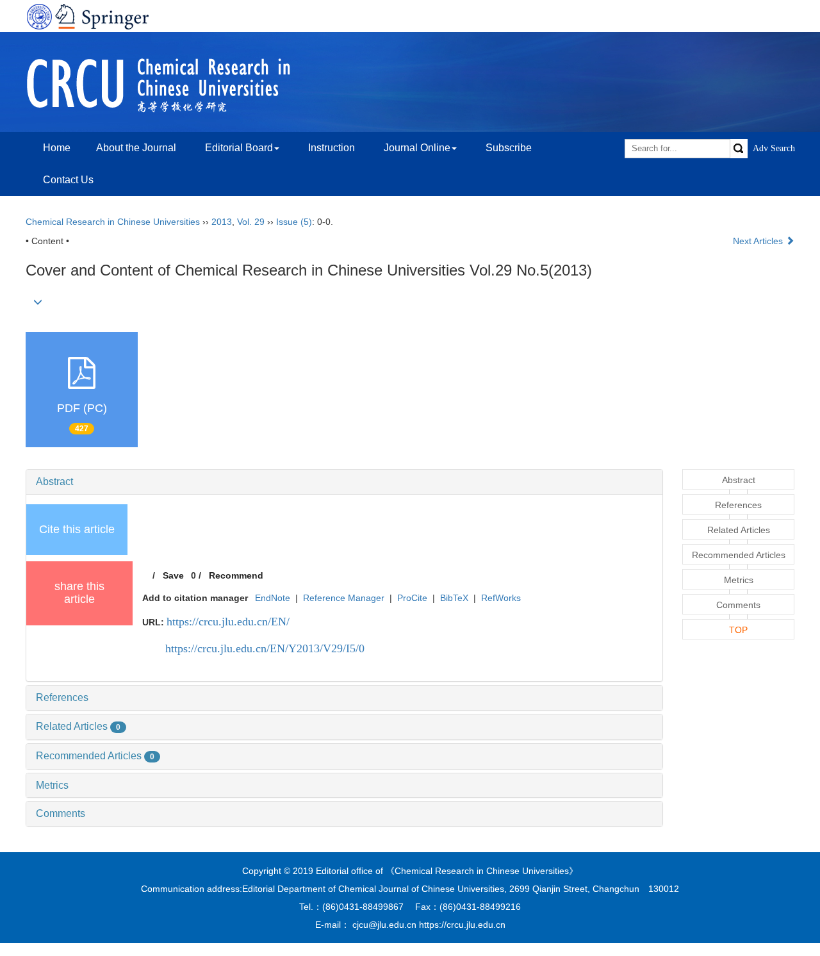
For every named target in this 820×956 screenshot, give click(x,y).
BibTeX (454, 598)
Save (173, 575)
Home (56, 147)
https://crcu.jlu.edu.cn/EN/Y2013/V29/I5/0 (265, 648)
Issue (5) (294, 222)
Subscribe (509, 147)
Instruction (331, 147)
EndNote (272, 598)
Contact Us (68, 179)
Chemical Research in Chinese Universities (113, 222)
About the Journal (136, 147)
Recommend (236, 575)
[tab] (344, 482)
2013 (221, 222)
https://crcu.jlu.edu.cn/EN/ (228, 621)
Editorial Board (239, 147)
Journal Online (417, 147)
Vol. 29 (251, 222)
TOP (738, 630)
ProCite (412, 598)
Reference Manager (343, 598)
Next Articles (759, 241)
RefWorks (501, 598)
